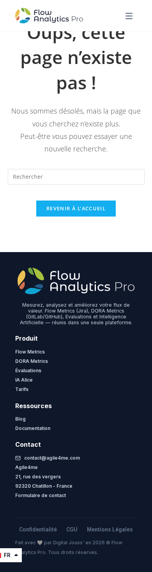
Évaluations (28, 370)
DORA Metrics (31, 361)
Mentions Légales (110, 529)
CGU (72, 529)
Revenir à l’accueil (76, 208)
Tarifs (21, 389)
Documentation (32, 428)
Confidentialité (38, 529)
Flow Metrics (30, 352)
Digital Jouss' (69, 542)
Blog (20, 419)
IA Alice (24, 380)
